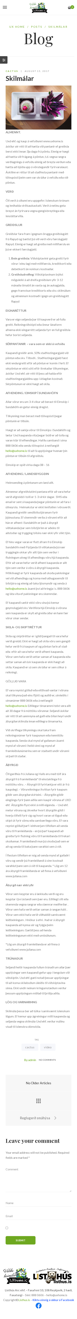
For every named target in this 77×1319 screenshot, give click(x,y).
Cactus (12, 71)
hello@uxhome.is (16, 450)
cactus (30, 1047)
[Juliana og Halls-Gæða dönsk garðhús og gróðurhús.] (38, 7)
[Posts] (38, 1101)
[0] (69, 7)
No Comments (47, 1059)
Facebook (67, 1300)
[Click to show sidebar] (3, 60)
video (48, 1047)
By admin (30, 1060)
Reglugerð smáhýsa (35, 1118)
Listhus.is (24, 1300)
